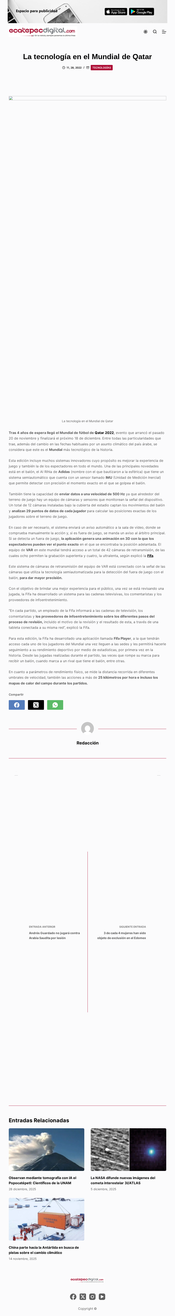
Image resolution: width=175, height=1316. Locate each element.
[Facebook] (17, 705)
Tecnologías (101, 67)
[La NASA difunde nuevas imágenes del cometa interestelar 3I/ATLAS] (128, 1149)
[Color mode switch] (145, 32)
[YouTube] (102, 1296)
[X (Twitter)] (36, 705)
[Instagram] (92, 1296)
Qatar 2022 (104, 433)
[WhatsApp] (55, 705)
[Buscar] (155, 31)
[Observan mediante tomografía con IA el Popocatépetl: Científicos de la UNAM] (46, 1149)
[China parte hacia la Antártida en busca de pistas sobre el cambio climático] (46, 1219)
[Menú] (164, 32)
